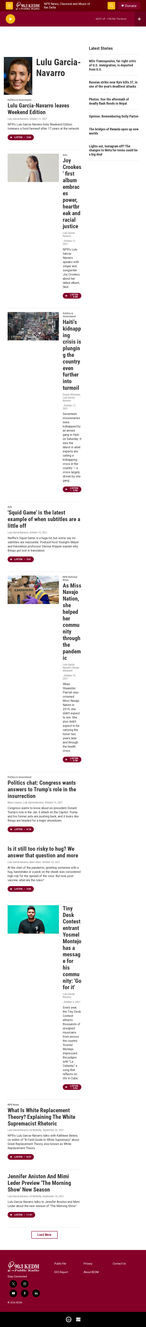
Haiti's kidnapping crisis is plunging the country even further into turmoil (72, 355)
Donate (130, 6)
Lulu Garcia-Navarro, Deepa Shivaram (71, 667)
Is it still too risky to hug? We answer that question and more (43, 852)
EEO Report (61, 1272)
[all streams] (140, 18)
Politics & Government (19, 99)
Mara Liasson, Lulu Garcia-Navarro (26, 802)
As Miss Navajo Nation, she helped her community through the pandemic (72, 621)
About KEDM (91, 1272)
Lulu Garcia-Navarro (18, 118)
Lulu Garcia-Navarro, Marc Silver (24, 862)
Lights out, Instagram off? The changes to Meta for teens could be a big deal (113, 150)
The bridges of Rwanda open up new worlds (113, 131)
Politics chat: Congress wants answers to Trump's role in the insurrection (42, 789)
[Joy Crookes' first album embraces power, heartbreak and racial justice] (33, 168)
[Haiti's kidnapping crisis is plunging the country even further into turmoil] (33, 326)
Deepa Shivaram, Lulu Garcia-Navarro (72, 397)
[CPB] (78, 1319)
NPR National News (70, 578)
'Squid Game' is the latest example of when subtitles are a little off (44, 519)
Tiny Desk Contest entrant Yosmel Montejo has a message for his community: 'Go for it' (72, 948)
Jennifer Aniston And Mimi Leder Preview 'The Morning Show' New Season (39, 1183)
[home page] (28, 5)
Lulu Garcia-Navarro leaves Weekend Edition (38, 108)
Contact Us (119, 1263)
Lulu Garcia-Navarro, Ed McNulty (24, 1130)
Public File (60, 1263)
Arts (65, 154)
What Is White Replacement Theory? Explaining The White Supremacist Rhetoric (41, 1117)
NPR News (13, 1104)
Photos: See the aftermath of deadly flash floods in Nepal (109, 101)
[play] (10, 19)
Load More (44, 1235)
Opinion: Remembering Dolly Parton (113, 116)
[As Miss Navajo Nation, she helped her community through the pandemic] (33, 590)
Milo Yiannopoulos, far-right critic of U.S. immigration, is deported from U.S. (112, 65)
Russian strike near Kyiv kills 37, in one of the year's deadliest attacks (113, 84)
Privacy (88, 1263)
